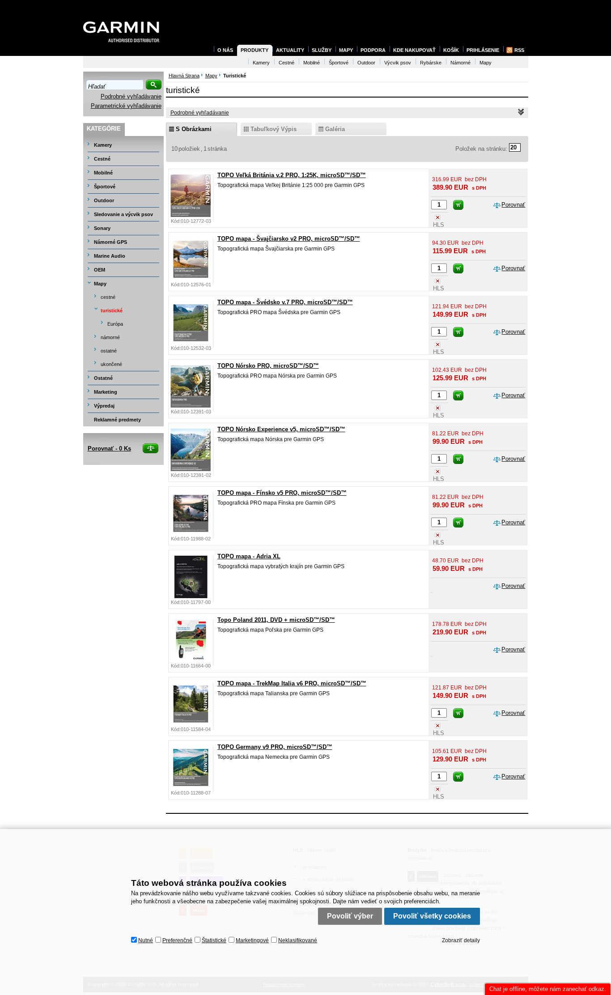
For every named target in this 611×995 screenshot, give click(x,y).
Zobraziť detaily (461, 940)
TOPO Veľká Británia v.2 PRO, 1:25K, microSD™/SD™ (291, 175)
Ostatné (103, 378)
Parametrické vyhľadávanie (126, 105)
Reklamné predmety (117, 419)
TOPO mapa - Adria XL (248, 556)
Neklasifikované (297, 940)
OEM (99, 269)
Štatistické (214, 940)
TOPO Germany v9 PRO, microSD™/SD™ (274, 747)
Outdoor (104, 200)
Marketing (105, 392)
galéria (335, 129)
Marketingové (252, 940)
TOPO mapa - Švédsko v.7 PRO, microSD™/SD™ (285, 302)
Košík (451, 50)
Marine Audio (109, 256)
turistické (112, 310)
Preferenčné (177, 940)
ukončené (111, 364)
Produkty (254, 50)
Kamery (103, 145)
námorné (110, 337)
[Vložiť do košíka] (458, 205)
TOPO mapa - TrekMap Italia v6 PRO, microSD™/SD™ (291, 683)
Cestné (102, 159)
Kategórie (104, 128)
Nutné (145, 940)
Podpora (373, 50)
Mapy (100, 283)
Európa (115, 324)
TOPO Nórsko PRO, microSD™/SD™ (268, 365)
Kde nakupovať (414, 50)
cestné (108, 297)
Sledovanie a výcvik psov (123, 214)
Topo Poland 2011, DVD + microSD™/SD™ (276, 620)
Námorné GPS (110, 242)
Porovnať (513, 204)
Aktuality (290, 50)
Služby (321, 50)
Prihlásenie (483, 50)
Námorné (460, 62)
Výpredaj (104, 405)
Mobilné (103, 172)
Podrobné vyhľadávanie (131, 96)
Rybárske (430, 62)
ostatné (109, 350)
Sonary (102, 228)
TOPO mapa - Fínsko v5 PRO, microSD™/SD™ (282, 492)
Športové (104, 186)
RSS (519, 50)
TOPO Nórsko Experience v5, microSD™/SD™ (281, 429)
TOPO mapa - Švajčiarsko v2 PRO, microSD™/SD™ (288, 238)
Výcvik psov (397, 62)
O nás (225, 50)
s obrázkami (194, 129)
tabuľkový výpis (273, 129)
